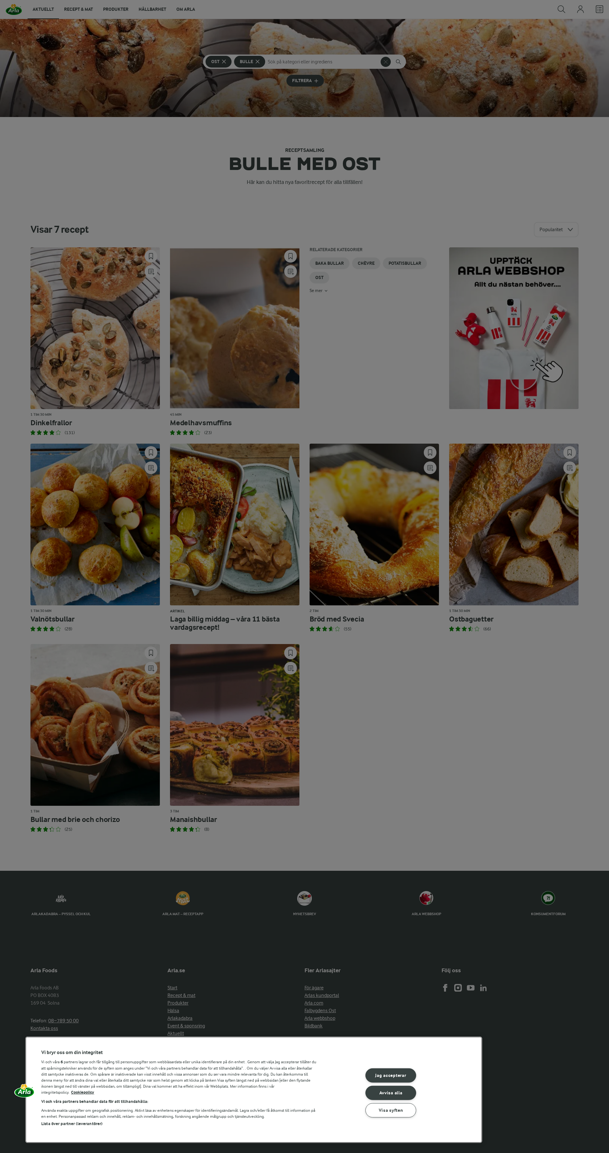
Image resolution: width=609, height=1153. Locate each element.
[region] (253, 1090)
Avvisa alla (391, 1093)
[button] (24, 1093)
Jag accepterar (390, 1075)
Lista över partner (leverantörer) (71, 1123)
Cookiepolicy (82, 1092)
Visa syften (391, 1110)
